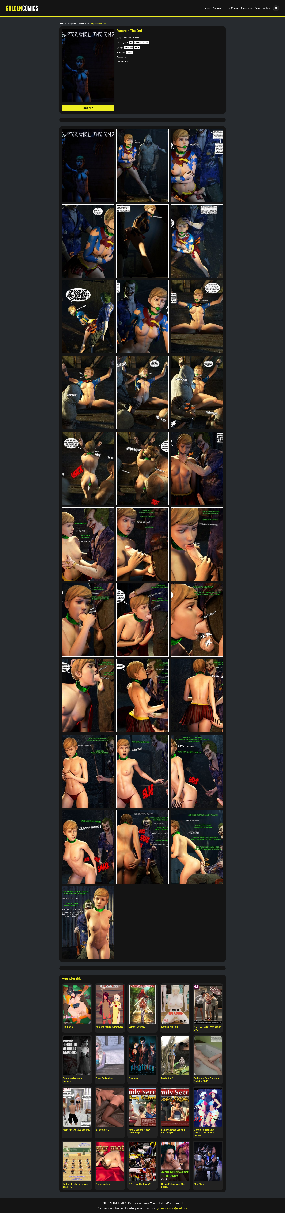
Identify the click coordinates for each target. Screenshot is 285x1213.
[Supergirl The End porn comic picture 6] (197, 241)
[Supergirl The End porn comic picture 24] (197, 695)
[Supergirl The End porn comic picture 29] (142, 847)
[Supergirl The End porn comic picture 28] (88, 847)
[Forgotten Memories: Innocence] (77, 1055)
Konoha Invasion (169, 1026)
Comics (217, 8)
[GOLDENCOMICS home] (22, 8)
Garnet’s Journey (137, 1026)
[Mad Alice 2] (175, 1055)
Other (145, 42)
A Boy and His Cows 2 (140, 1184)
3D (88, 23)
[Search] (276, 8)
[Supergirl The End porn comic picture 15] (197, 468)
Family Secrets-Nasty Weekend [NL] (139, 1131)
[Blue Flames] (208, 1161)
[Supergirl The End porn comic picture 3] (197, 165)
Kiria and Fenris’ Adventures (109, 1026)
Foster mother (103, 1184)
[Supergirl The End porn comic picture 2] (142, 165)
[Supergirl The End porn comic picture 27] (197, 771)
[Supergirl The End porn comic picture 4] (88, 241)
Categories (246, 8)
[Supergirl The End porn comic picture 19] (88, 619)
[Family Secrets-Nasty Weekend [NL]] (143, 1107)
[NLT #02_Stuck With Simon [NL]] (208, 1004)
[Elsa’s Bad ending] (110, 1055)
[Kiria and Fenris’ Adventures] (110, 1004)
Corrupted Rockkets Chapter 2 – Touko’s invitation (204, 1132)
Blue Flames (200, 1184)
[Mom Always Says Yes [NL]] (77, 1107)
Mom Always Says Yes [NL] (76, 1129)
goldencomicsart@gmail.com (172, 1208)
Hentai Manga (231, 8)
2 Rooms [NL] (102, 1129)
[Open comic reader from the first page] (88, 65)
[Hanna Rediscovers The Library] (175, 1161)
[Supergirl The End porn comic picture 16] (88, 544)
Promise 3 (68, 1026)
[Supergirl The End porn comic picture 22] (88, 695)
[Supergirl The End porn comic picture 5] (142, 241)
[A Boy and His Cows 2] (143, 1161)
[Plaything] (143, 1055)
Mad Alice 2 (167, 1078)
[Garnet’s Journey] (143, 1004)
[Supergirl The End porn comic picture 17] (142, 544)
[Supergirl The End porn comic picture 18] (197, 544)
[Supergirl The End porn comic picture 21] (197, 619)
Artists (266, 8)
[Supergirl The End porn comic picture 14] (142, 468)
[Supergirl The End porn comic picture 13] (88, 468)
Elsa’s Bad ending (104, 1078)
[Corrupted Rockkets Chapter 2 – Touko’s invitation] (208, 1107)
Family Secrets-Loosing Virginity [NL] (173, 1131)
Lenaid (129, 52)
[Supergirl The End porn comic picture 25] (88, 771)
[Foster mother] (110, 1161)
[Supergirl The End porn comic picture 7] (88, 316)
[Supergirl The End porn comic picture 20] (142, 619)
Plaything (133, 1078)
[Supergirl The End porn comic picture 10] (88, 392)
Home (207, 8)
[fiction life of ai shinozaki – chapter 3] (77, 1161)
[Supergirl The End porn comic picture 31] (88, 922)
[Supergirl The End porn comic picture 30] (197, 847)
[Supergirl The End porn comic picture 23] (142, 695)
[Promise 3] (77, 1004)
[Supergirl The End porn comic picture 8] (142, 316)
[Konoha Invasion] (175, 1004)
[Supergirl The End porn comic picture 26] (142, 771)
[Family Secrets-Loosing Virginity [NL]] (175, 1107)
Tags (257, 8)
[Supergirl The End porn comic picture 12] (197, 392)
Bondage (129, 47)
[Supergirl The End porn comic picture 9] (197, 316)
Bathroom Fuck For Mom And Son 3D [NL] (206, 1079)
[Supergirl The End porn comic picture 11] (142, 392)
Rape (137, 47)
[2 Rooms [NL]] (110, 1107)
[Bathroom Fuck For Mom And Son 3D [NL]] (208, 1055)
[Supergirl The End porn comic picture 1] (88, 165)
